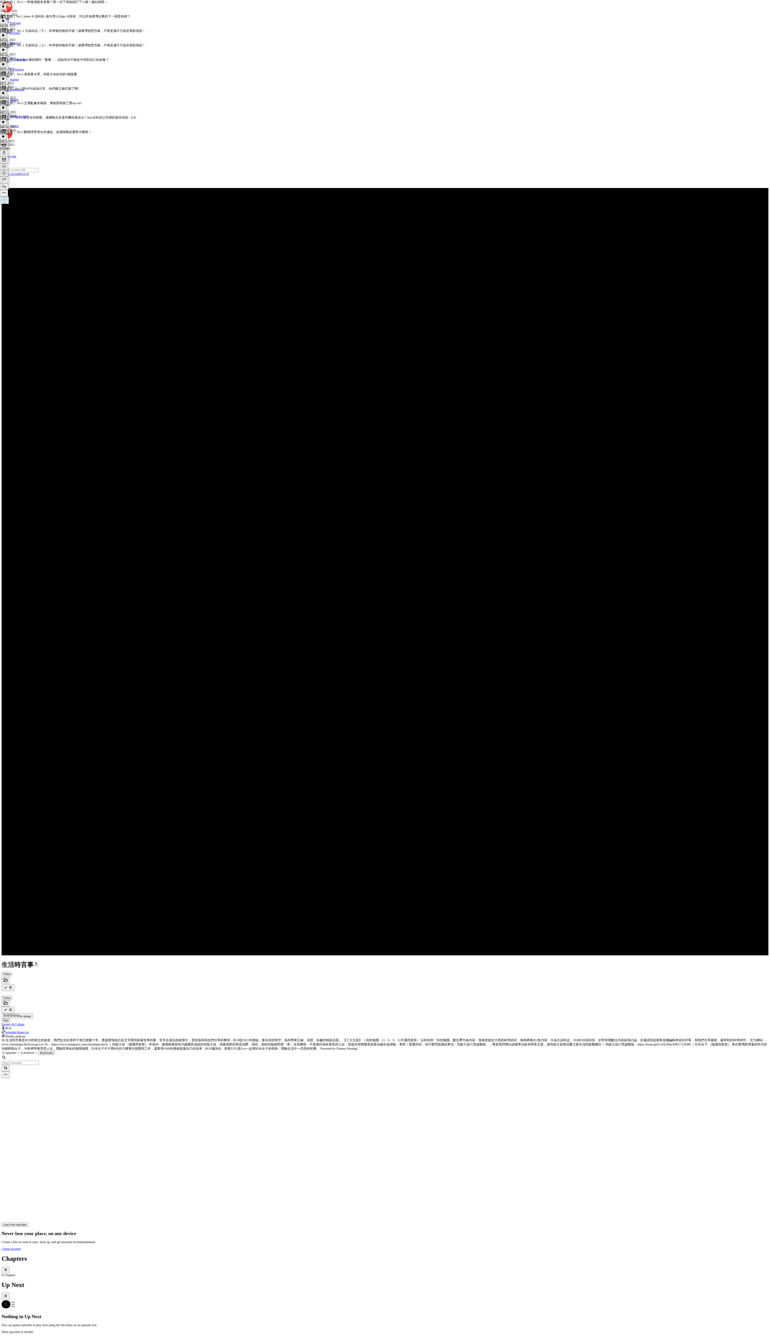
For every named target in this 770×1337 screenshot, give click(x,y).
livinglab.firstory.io (17, 1032)
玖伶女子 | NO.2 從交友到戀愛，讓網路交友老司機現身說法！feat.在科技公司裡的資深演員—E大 (68, 117)
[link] (385, 167)
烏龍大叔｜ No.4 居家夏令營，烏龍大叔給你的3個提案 (38, 74)
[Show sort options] (6, 1068)
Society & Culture (13, 1024)
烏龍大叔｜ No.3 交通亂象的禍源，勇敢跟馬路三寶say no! (40, 103)
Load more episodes (15, 1224)
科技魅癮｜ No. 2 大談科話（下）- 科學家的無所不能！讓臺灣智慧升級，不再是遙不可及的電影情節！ (72, 31)
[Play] (4, 200)
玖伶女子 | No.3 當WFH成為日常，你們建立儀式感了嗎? (39, 88)
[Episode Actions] (4, 193)
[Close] (6, 1270)
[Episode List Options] (6, 1075)
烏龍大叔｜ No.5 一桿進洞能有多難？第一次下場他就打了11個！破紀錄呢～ (53, 2)
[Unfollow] (8, 987)
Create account (11, 1249)
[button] (36, 964)
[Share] (4, 153)
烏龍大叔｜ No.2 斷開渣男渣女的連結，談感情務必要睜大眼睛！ (45, 132)
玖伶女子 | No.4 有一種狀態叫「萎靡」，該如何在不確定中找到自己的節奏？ (54, 59)
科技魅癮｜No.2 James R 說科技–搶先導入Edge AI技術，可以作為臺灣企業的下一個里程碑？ (65, 16)
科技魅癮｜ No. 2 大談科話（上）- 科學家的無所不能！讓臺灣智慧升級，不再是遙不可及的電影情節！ (72, 45)
